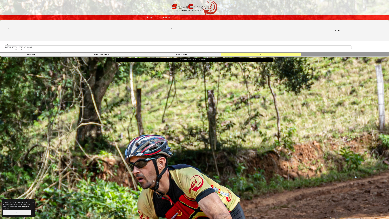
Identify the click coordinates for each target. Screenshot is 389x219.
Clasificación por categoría (101, 54)
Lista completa (30, 54)
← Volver (337, 30)
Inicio (150, 17)
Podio (261, 54)
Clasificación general (181, 54)
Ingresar (167, 17)
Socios (157, 17)
